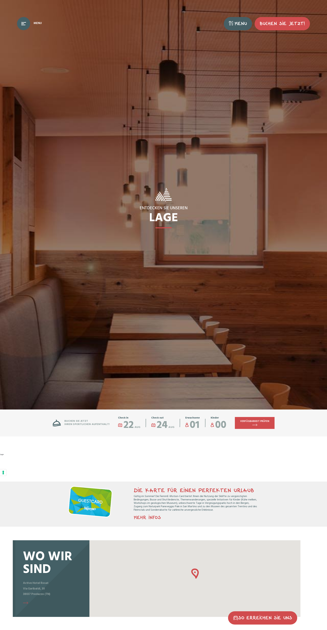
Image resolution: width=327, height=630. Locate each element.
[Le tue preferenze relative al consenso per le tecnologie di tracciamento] (3, 472)
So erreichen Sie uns (265, 618)
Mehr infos (147, 517)
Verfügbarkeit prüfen (254, 421)
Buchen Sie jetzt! (282, 23)
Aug (132, 425)
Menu (241, 23)
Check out (157, 418)
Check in (123, 418)
